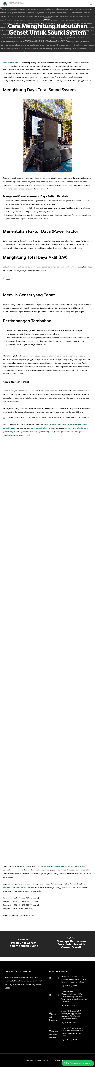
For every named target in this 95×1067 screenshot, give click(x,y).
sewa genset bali (22, 435)
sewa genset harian (52, 424)
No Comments (62, 40)
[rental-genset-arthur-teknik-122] (24, 651)
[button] (91, 4)
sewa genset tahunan (40, 428)
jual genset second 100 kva (48, 866)
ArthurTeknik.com (10, 62)
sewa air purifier (23, 887)
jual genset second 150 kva (73, 866)
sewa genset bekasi (64, 431)
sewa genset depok (24, 431)
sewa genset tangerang (44, 431)
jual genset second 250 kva (18, 870)
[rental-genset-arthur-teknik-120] (71, 651)
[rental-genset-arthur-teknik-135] (24, 791)
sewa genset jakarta (74, 428)
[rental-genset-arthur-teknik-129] (24, 511)
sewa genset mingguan (72, 424)
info (29, 40)
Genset (47, 19)
